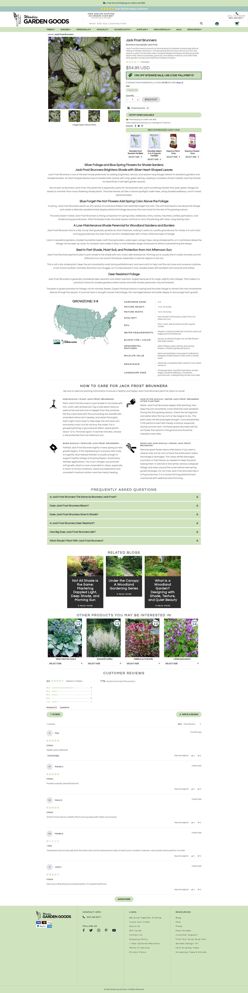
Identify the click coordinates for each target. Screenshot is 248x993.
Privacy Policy (137, 952)
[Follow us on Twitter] (91, 931)
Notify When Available (141, 115)
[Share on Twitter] (139, 126)
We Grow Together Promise (145, 918)
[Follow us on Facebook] (84, 931)
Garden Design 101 (187, 943)
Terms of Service (139, 948)
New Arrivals (161, 29)
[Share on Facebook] (135, 126)
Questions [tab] (64, 708)
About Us (134, 926)
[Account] (217, 23)
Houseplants (121, 29)
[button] (164, 62)
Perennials (83, 29)
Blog (178, 918)
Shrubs (65, 29)
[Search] (201, 23)
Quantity (130, 96)
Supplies (142, 29)
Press (179, 926)
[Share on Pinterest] (142, 126)
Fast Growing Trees (187, 948)
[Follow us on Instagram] (98, 931)
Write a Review (192, 715)
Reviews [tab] (52, 708)
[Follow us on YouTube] (114, 931)
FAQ (178, 922)
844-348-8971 (236, 18)
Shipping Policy (138, 939)
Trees (50, 29)
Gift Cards (135, 931)
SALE (178, 29)
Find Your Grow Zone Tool (191, 939)
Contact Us (136, 935)
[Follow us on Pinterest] (106, 931)
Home (50, 34)
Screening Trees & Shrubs (191, 952)
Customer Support (187, 935)
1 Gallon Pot (132, 90)
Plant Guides (183, 931)
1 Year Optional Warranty (144, 943)
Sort (180, 724)
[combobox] (145, 23)
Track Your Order (139, 922)
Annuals (102, 29)
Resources (193, 29)
